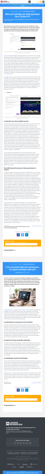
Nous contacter (10, 452)
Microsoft (6, 55)
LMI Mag (22, 5)
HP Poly (9, 4)
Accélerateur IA (22, 4)
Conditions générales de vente (13, 453)
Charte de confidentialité (33, 452)
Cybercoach (30, 4)
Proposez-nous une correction (36, 226)
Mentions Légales (23, 452)
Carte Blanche (15, 4)
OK (38, 244)
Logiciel (20, 11)
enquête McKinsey (8, 309)
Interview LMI (40, 4)
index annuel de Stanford (24, 309)
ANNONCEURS (16, 452)
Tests (35, 4)
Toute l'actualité (13, 11)
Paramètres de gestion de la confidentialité (29, 453)
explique (7, 73)
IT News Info (24, 430)
